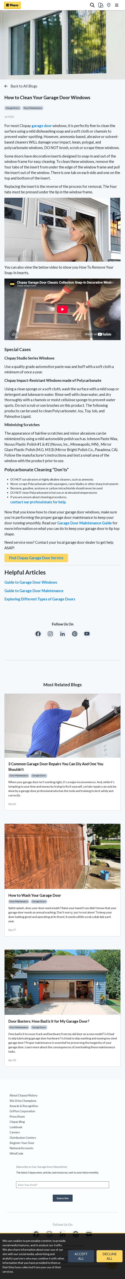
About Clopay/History (23, 1095)
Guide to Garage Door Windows (30, 582)
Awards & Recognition (24, 1106)
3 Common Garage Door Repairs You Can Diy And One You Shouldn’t (55, 767)
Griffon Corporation (22, 1111)
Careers (15, 1132)
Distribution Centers (23, 1137)
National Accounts (21, 1148)
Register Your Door (22, 1143)
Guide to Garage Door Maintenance (33, 591)
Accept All (81, 1256)
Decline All (110, 1256)
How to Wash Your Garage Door (34, 895)
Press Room (17, 1116)
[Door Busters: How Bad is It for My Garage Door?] (62, 982)
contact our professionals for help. (38, 502)
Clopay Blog (17, 1121)
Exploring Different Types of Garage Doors (39, 599)
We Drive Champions (23, 1100)
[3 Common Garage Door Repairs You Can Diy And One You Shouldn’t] (62, 726)
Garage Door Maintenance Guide (84, 523)
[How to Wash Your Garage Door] (62, 856)
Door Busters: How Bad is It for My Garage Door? (48, 1021)
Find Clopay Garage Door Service (36, 558)
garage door (42, 125)
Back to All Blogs (24, 86)
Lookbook (16, 1127)
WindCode (16, 1153)
